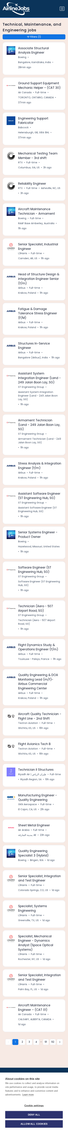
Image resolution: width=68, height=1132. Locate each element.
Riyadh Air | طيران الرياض (32, 774)
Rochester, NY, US (28, 959)
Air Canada (25, 92)
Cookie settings (34, 1105)
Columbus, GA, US (29, 167)
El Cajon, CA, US (27, 809)
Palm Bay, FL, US (27, 989)
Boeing (22, 57)
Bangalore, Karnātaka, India (34, 62)
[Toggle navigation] (62, 8)
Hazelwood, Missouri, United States (39, 546)
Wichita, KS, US (27, 728)
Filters (35, 36)
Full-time (40, 92)
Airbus (21, 288)
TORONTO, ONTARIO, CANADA (36, 97)
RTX (20, 162)
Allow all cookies (34, 1124)
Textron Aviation (28, 723)
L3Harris (22, 253)
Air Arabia (23, 830)
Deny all (34, 1114)
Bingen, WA (36, 860)
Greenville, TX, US (28, 920)
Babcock (23, 127)
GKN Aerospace (27, 804)
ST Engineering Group (31, 387)
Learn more (28, 1094)
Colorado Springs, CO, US (33, 890)
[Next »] (60, 1042)
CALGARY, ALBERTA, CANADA (34, 1019)
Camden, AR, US (27, 258)
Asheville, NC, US (50, 188)
